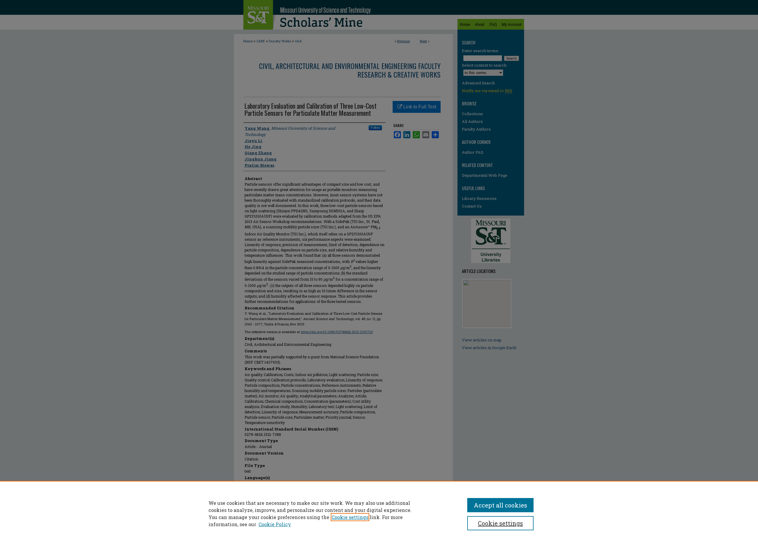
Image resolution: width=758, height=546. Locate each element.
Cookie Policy (274, 524)
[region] (379, 513)
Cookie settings (350, 517)
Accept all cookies (500, 505)
